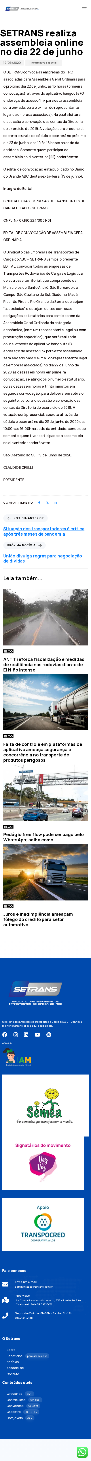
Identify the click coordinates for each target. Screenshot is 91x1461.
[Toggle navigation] (73, 8)
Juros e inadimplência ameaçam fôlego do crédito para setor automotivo (38, 919)
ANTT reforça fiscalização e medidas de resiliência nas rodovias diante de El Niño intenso (43, 664)
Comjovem (19, 1418)
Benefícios (27, 1356)
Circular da (19, 1394)
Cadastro (22, 1412)
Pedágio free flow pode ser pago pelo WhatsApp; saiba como (43, 837)
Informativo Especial (44, 62)
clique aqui (30, 1025)
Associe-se (15, 1368)
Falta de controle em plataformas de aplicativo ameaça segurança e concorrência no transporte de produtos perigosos (42, 752)
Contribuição (23, 1400)
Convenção (22, 1406)
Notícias (13, 1362)
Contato (13, 1374)
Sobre (11, 1350)
